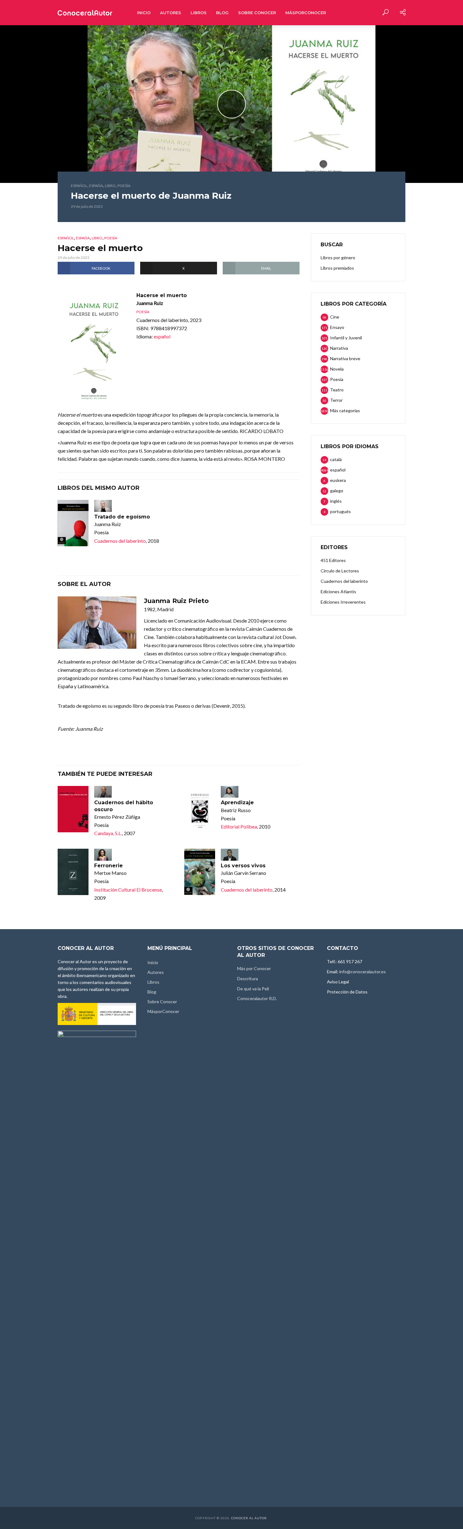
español (79, 185)
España (96, 185)
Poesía (123, 185)
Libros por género (338, 257)
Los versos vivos (243, 866)
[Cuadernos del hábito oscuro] (73, 809)
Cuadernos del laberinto (120, 541)
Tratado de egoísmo (122, 517)
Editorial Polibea (239, 826)
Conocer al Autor (249, 1518)
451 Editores (333, 560)
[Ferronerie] (73, 872)
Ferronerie (108, 866)
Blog (222, 12)
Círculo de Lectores (340, 570)
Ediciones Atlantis (338, 591)
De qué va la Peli (253, 988)
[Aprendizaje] (199, 809)
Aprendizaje (237, 803)
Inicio (144, 12)
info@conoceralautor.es (362, 971)
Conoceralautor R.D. (257, 998)
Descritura (247, 978)
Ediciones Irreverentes (343, 602)
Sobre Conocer (257, 12)
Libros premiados (337, 268)
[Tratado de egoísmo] (73, 523)
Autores (170, 12)
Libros (199, 12)
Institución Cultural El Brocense (128, 890)
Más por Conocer (254, 968)
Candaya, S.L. (108, 833)
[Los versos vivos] (199, 872)
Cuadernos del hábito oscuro (123, 806)
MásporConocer (305, 12)
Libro (110, 185)
